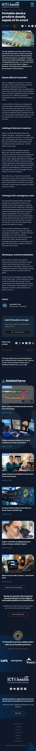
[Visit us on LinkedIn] (22, 689)
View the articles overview (13, 587)
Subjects (18, 729)
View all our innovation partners (18, 649)
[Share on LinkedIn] (30, 343)
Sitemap (18, 738)
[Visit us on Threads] (11, 689)
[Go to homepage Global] (10, 5)
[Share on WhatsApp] (33, 343)
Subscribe (18, 713)
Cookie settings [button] (18, 741)
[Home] (2, 10)
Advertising (18, 726)
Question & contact (18, 724)
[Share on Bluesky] (29, 26)
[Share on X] (26, 26)
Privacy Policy (18, 732)
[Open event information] (31, 746)
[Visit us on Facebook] (18, 689)
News (5, 10)
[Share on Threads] (22, 26)
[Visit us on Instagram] (25, 689)
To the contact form (18, 614)
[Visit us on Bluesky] (14, 689)
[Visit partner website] (13, 661)
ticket (21, 365)
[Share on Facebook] (32, 26)
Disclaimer (18, 735)
